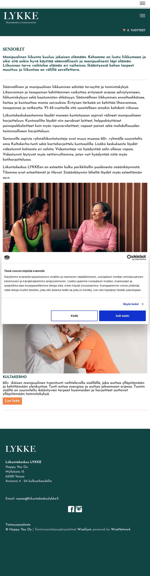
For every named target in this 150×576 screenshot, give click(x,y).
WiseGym (84, 529)
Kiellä (74, 315)
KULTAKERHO (15, 377)
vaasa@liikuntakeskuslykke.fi (37, 498)
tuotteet (136, 30)
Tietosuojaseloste (17, 525)
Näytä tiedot (131, 304)
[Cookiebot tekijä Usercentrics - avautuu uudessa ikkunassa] (130, 257)
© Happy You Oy (18, 529)
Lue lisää (12, 401)
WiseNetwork (121, 529)
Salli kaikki (122, 315)
